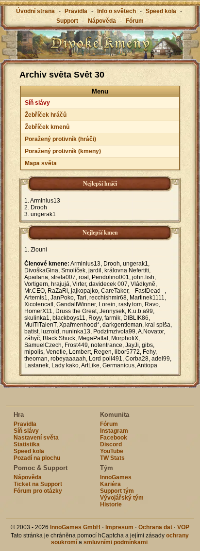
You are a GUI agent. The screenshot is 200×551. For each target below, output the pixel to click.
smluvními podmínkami (115, 542)
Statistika (27, 444)
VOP (183, 527)
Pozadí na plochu (37, 458)
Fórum (135, 20)
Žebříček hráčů (46, 114)
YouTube (111, 451)
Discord (111, 444)
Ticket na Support (38, 484)
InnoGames (116, 477)
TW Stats (112, 458)
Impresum (119, 527)
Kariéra (110, 484)
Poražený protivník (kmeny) (63, 151)
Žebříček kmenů (47, 127)
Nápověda (102, 20)
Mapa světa (41, 163)
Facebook (113, 437)
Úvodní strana (35, 11)
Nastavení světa (36, 437)
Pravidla (76, 11)
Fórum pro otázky (38, 491)
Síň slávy (37, 102)
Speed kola (161, 11)
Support (67, 20)
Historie (111, 504)
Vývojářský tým (122, 497)
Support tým (117, 491)
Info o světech (116, 11)
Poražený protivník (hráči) (60, 139)
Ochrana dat (156, 527)
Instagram (114, 430)
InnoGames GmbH (75, 527)
